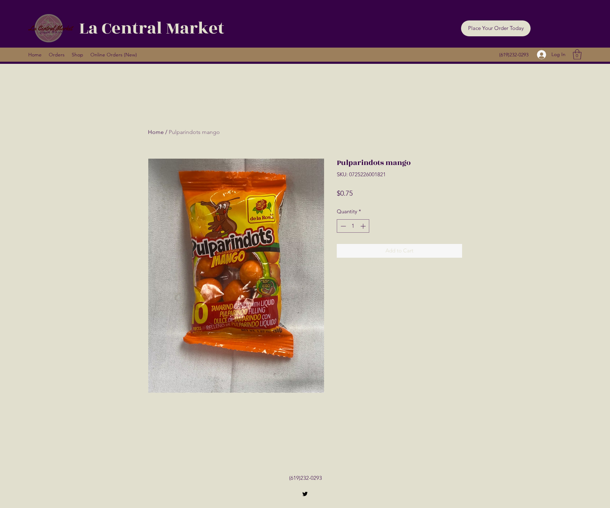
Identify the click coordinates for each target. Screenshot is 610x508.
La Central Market (151, 28)
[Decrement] (342, 226)
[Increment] (364, 226)
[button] (496, 28)
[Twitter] (305, 493)
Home (156, 132)
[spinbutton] (353, 226)
